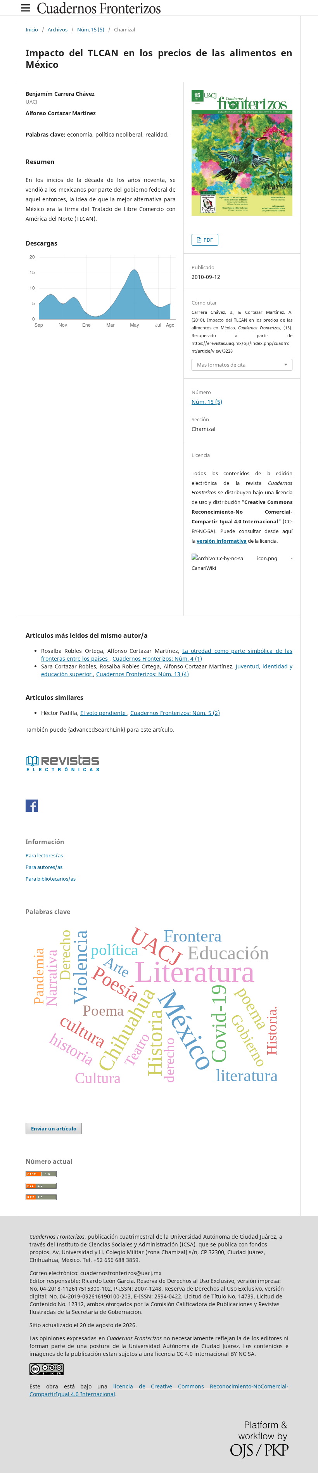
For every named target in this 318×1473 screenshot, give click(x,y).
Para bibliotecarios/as (51, 878)
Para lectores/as (44, 855)
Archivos (57, 29)
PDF (207, 239)
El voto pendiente (103, 713)
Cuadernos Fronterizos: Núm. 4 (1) (157, 658)
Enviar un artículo (53, 1128)
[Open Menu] (25, 8)
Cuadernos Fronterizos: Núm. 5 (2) (175, 713)
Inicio (32, 29)
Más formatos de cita (221, 364)
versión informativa (222, 540)
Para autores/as (44, 867)
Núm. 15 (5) (90, 29)
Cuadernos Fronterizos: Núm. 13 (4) (142, 674)
